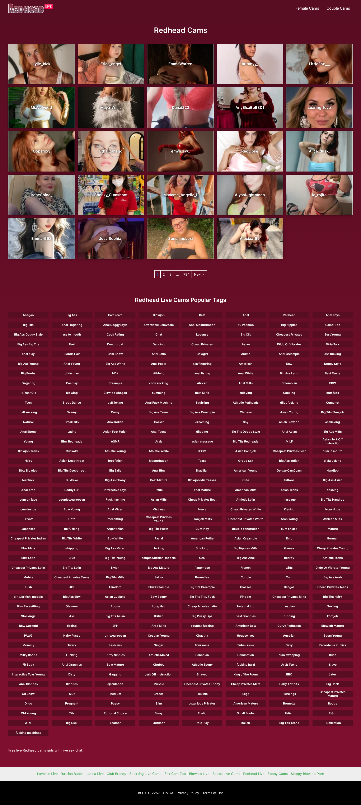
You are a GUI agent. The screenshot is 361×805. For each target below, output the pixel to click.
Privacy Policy (188, 793)
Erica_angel (110, 64)
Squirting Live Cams (145, 774)
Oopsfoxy (41, 151)
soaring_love (319, 107)
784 (186, 274)
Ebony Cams (278, 774)
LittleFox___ (319, 64)
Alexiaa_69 (250, 238)
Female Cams (307, 8)
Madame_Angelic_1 (180, 195)
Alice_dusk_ (319, 151)
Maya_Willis (111, 107)
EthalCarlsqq (110, 151)
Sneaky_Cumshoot (111, 195)
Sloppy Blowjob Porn (307, 774)
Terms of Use (213, 793)
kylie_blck (41, 64)
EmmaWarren (180, 64)
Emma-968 (41, 238)
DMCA (168, 793)
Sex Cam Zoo (175, 774)
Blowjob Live (199, 774)
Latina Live (95, 774)
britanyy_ (250, 64)
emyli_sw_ (180, 151)
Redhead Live (253, 774)
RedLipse (249, 151)
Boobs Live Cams (226, 774)
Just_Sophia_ (111, 238)
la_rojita (319, 195)
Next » (199, 274)
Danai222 (180, 107)
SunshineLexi (180, 238)
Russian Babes (72, 774)
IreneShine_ (41, 195)
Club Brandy (116, 774)
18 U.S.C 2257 (148, 793)
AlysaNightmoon (250, 195)
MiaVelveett (41, 107)
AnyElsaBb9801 (249, 107)
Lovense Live (47, 774)
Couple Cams (338, 8)
